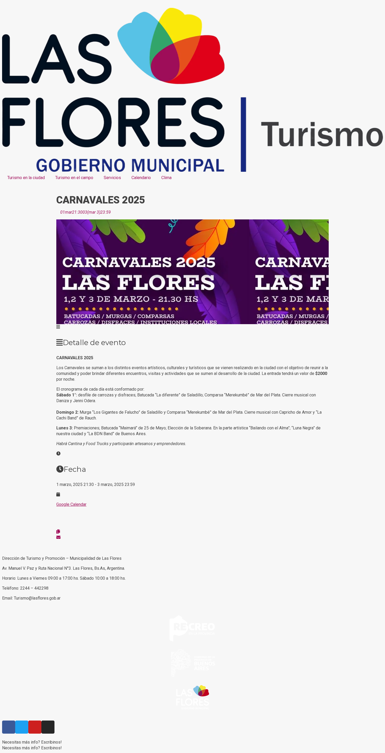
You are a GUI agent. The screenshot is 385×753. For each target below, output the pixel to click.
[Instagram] (47, 727)
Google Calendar (71, 504)
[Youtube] (34, 727)
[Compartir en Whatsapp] (58, 525)
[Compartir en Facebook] (58, 514)
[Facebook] (8, 727)
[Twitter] (21, 727)
